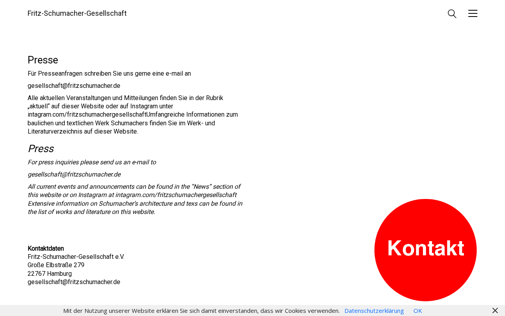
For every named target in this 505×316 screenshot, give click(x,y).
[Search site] (452, 14)
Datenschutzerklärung (374, 310)
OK (417, 310)
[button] (472, 13)
